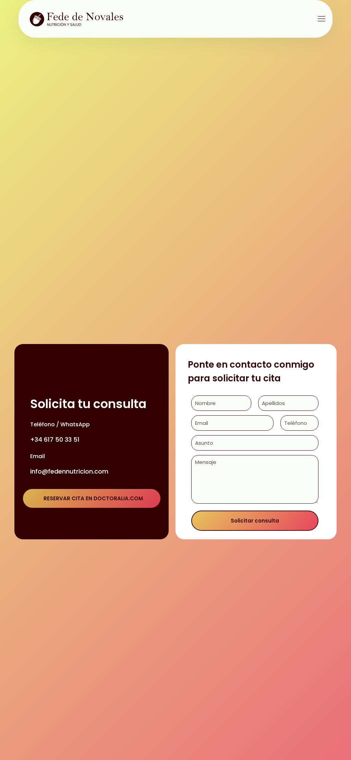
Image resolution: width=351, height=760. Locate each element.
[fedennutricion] (80, 19)
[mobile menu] (321, 19)
